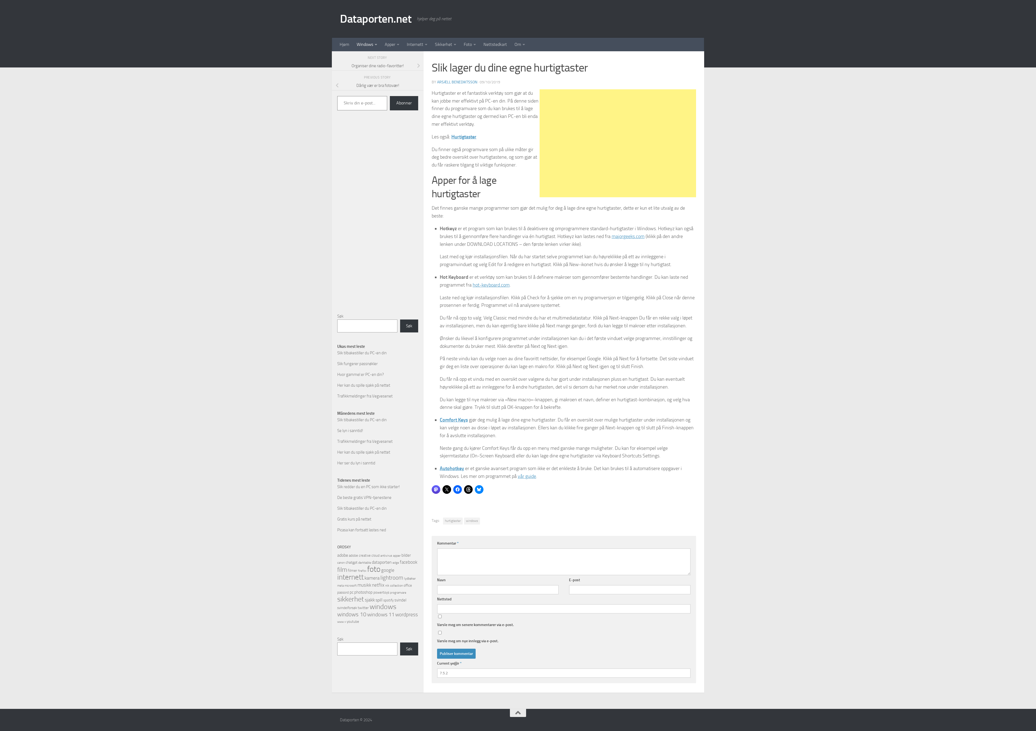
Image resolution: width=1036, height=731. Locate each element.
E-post (574, 580)
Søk (340, 316)
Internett (415, 44)
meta (340, 585)
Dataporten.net (375, 19)
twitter (363, 608)
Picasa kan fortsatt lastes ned (361, 530)
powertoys (381, 592)
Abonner (404, 103)
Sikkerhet (443, 44)
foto (373, 569)
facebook (408, 562)
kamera (372, 578)
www (340, 622)
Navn (441, 580)
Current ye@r (449, 663)
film (342, 569)
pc (351, 592)
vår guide (527, 476)
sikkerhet (350, 599)
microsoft (351, 585)
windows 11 (380, 614)
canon (341, 563)
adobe (342, 555)
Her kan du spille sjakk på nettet (363, 385)
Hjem (344, 44)
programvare (398, 592)
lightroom (391, 577)
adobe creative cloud (364, 555)
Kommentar (448, 543)
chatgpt (351, 562)
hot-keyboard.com (491, 285)
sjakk (370, 600)
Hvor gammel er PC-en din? (360, 374)
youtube (353, 622)
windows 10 (351, 614)
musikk (364, 585)
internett (350, 577)
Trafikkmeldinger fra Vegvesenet (365, 396)
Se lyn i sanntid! (350, 430)
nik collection (394, 585)
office (408, 585)
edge (396, 563)
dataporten (382, 562)
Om (517, 44)
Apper (390, 44)
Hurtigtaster (463, 137)
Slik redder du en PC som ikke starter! (368, 486)
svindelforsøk (347, 608)
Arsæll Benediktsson (457, 82)
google (387, 570)
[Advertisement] (618, 143)
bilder (406, 555)
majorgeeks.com (628, 236)
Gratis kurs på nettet (354, 519)
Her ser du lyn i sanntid (356, 463)
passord (343, 592)
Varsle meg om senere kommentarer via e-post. (475, 625)
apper (397, 555)
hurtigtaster (453, 521)
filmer (352, 570)
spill (379, 600)
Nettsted (444, 599)
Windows (365, 44)
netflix (378, 585)
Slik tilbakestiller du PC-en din (362, 353)
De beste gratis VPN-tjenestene (364, 497)
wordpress (406, 614)
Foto (468, 44)
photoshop (363, 592)
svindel (400, 600)
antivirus (386, 555)
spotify (388, 600)
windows (472, 521)
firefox (362, 571)
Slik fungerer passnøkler (357, 363)
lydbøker (410, 578)
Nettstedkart (495, 44)
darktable (364, 563)
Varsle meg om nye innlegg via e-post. (467, 641)
